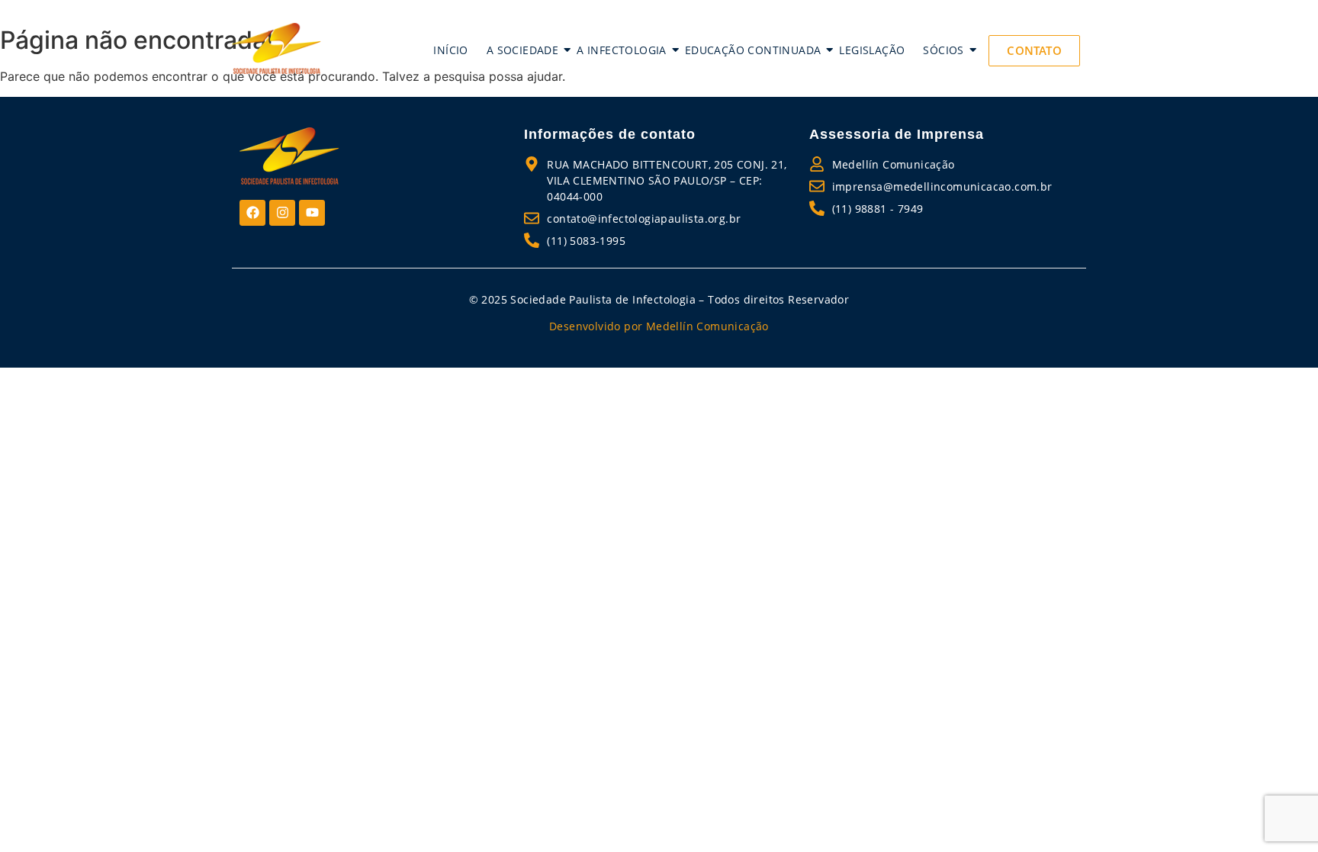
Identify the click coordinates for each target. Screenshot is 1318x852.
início (450, 50)
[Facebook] (252, 213)
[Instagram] (282, 213)
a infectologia (622, 50)
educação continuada (753, 50)
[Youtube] (312, 213)
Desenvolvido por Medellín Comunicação (659, 326)
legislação (872, 50)
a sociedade (522, 50)
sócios (943, 50)
